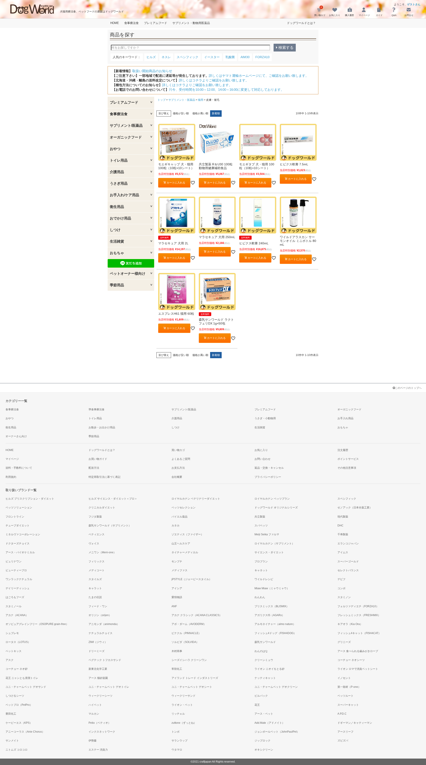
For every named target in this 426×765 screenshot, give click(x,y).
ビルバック (261, 695)
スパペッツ (261, 525)
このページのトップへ (408, 387)
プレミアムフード (155, 23)
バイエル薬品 (179, 516)
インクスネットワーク (102, 731)
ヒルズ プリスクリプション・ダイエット (30, 498)
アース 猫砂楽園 (98, 678)
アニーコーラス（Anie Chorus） (25, 731)
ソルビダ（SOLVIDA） (185, 642)
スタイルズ (95, 579)
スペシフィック (346, 498)
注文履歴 (342, 450)
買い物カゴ (178, 450)
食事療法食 (131, 23)
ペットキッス (14, 651)
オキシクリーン (263, 749)
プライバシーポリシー (267, 476)
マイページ (12, 459)
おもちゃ (342, 427)
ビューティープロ (16, 570)
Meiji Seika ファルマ (266, 534)
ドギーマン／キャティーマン (354, 722)
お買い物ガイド (98, 459)
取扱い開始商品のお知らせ (152, 71)
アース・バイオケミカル (20, 552)
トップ (162, 99)
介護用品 (177, 418)
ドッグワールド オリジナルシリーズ (276, 507)
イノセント (344, 678)
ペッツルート (345, 695)
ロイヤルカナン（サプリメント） (274, 543)
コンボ (341, 588)
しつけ (175, 427)
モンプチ (177, 561)
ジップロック (262, 740)
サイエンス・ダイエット (269, 552)
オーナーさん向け (16, 436)
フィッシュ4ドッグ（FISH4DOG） (275, 633)
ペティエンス (97, 534)
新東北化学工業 (98, 668)
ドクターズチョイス (18, 543)
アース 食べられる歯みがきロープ (357, 651)
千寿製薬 (342, 534)
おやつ (10, 418)
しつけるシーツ (15, 695)
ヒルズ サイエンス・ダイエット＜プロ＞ (113, 498)
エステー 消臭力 (98, 749)
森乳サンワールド (265, 642)
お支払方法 (178, 467)
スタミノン (344, 597)
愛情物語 (177, 597)
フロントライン (15, 516)
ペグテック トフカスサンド (105, 660)
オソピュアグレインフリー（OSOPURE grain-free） (37, 624)
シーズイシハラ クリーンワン (189, 660)
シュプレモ (12, 633)
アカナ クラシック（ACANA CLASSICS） (197, 615)
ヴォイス (94, 543)
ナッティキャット (265, 678)
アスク (10, 660)
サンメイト (12, 740)
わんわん (259, 597)
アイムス (342, 552)
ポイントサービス (348, 459)
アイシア (177, 588)
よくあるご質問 (181, 459)
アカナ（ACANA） (17, 615)
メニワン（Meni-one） (102, 552)
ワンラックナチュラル (19, 579)
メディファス (179, 570)
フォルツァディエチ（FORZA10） (358, 606)
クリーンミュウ (263, 660)
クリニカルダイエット (102, 507)
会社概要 (177, 476)
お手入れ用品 (345, 418)
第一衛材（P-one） (349, 686)
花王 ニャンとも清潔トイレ (22, 678)
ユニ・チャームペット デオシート (192, 686)
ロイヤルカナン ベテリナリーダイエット (196, 498)
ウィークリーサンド (183, 695)
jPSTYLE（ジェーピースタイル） (192, 579)
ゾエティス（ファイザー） (187, 534)
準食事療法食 (97, 409)
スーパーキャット (348, 704)
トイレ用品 (95, 418)
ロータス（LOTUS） (18, 642)
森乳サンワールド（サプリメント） (110, 525)
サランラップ (179, 740)
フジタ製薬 (95, 516)
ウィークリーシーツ (100, 695)
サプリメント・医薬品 (181, 99)
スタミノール (14, 606)
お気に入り (261, 450)
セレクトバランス (348, 570)
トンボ (175, 731)
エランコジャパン (348, 543)
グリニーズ (344, 642)
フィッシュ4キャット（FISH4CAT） (359, 633)
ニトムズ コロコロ (17, 749)
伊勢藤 (93, 740)
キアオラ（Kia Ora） (350, 624)
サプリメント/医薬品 (184, 409)
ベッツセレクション (183, 507)
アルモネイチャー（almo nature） (275, 624)
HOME (114, 23)
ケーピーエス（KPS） (19, 722)
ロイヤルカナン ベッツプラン (272, 498)
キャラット (95, 588)
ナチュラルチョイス (100, 633)
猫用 (200, 99)
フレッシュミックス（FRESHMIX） (359, 615)
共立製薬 (259, 516)
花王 (257, 704)
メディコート (97, 570)
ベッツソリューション (19, 507)
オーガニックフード (349, 409)
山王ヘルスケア (181, 543)
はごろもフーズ (15, 597)
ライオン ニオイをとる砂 (269, 668)
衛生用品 (11, 427)
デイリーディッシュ (18, 588)
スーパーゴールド (348, 561)
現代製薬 (342, 516)
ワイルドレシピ (263, 579)
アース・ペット (263, 713)
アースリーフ (345, 731)
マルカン (94, 713)
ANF (174, 606)
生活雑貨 (259, 427)
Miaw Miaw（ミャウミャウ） (271, 588)
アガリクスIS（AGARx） (269, 615)
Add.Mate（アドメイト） (269, 722)
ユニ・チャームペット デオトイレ (109, 686)
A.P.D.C (342, 713)
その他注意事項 (346, 467)
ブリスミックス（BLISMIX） (271, 606)
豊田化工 (11, 713)
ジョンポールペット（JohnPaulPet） (276, 731)
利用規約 (11, 476)
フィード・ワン (98, 606)
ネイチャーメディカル (185, 552)
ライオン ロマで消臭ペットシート (357, 668)
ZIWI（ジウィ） (98, 642)
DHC (340, 525)
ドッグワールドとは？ (301, 23)
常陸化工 (177, 668)
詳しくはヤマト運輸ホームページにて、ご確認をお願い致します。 (259, 75)
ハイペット (95, 704)
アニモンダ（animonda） (104, 624)
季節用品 (94, 436)
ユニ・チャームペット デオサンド (26, 686)
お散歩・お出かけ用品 (102, 427)
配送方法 (94, 467)
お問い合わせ (262, 459)
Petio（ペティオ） (100, 722)
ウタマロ (177, 749)
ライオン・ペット (182, 704)
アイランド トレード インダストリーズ (195, 678)
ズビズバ (342, 740)
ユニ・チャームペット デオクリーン (276, 686)
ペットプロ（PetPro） (19, 704)
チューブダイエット (18, 525)
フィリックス (97, 561)
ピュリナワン (14, 561)
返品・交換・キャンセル (269, 467)
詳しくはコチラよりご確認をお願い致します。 (214, 80)
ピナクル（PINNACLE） (186, 633)
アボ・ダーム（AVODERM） (189, 624)
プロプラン (261, 561)
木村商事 (177, 651)
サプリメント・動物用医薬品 (191, 23)
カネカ (175, 525)
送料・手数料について (19, 467)
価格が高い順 (200, 113)
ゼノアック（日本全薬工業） (354, 507)
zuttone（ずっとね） (184, 722)
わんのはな (261, 651)
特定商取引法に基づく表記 (104, 476)
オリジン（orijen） (100, 615)
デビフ (341, 579)
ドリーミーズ (97, 651)
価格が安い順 (181, 113)
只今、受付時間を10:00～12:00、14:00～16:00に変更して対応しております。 (226, 89)
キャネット (261, 570)
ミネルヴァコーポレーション (23, 534)
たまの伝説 (95, 597)
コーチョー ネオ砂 (17, 668)
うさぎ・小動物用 (265, 418)
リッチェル (178, 713)
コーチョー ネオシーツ (351, 660)
